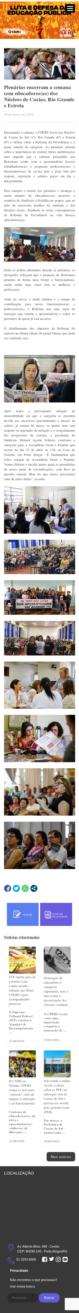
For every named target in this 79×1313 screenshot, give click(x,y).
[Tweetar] (16, 888)
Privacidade (19, 1270)
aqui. (26, 338)
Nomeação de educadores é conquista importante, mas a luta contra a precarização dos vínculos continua (56, 991)
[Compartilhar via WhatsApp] (25, 888)
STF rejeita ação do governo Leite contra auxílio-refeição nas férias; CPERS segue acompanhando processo (22, 990)
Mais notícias (61, 1156)
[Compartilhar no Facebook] (7, 888)
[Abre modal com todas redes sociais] (33, 888)
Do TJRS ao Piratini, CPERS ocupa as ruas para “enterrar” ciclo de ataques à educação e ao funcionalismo (22, 1092)
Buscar (49, 1297)
